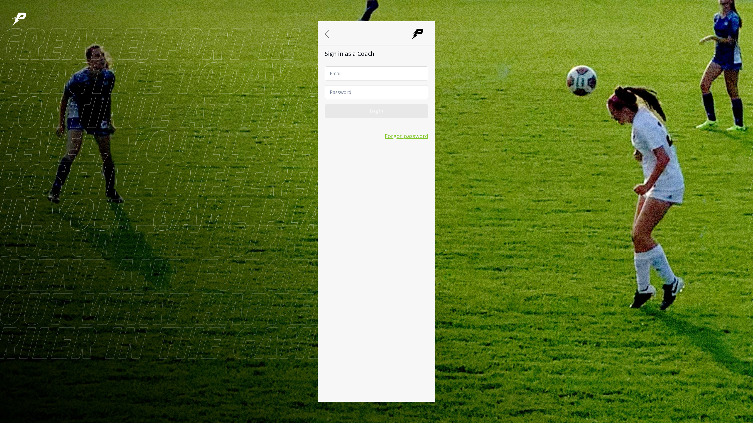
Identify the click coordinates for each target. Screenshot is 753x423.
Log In (376, 111)
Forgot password (406, 136)
